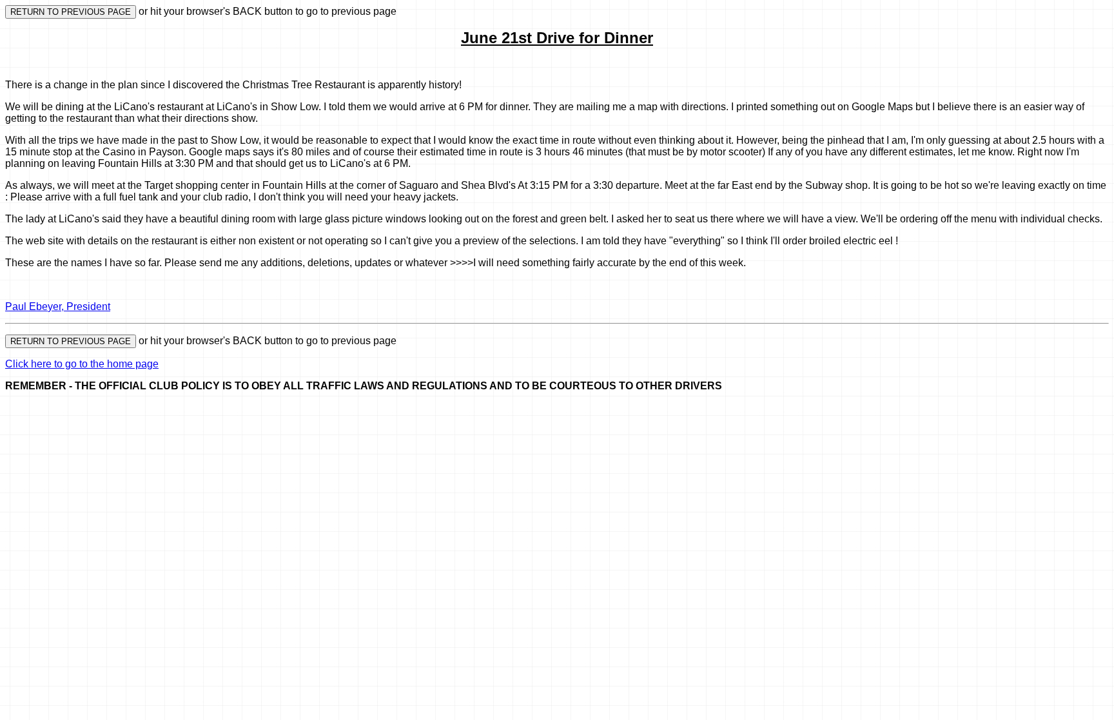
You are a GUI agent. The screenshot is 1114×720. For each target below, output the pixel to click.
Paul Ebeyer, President (57, 306)
